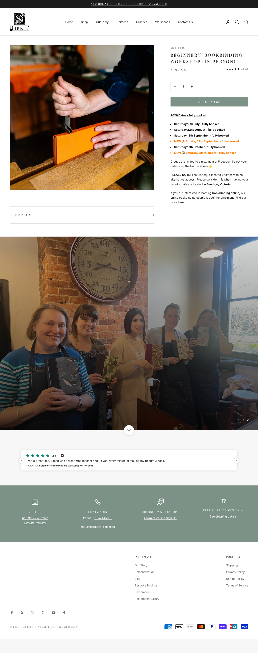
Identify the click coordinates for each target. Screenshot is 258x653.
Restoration (142, 570)
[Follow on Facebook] (12, 591)
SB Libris (178, 47)
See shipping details (223, 495)
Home (69, 22)
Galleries (141, 22)
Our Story (102, 22)
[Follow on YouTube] (54, 591)
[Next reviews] (236, 438)
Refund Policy (235, 557)
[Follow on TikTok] (64, 591)
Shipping (232, 543)
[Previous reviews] (21, 438)
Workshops (162, 22)
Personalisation (144, 550)
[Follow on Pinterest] (43, 591)
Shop (84, 22)
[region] (129, 323)
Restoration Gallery (147, 577)
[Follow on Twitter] (22, 591)
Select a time (209, 101)
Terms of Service (237, 563)
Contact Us (185, 22)
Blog (137, 557)
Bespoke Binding (146, 563)
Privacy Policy (235, 550)
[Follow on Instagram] (33, 591)
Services (122, 22)
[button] (129, 439)
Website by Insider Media (57, 605)
